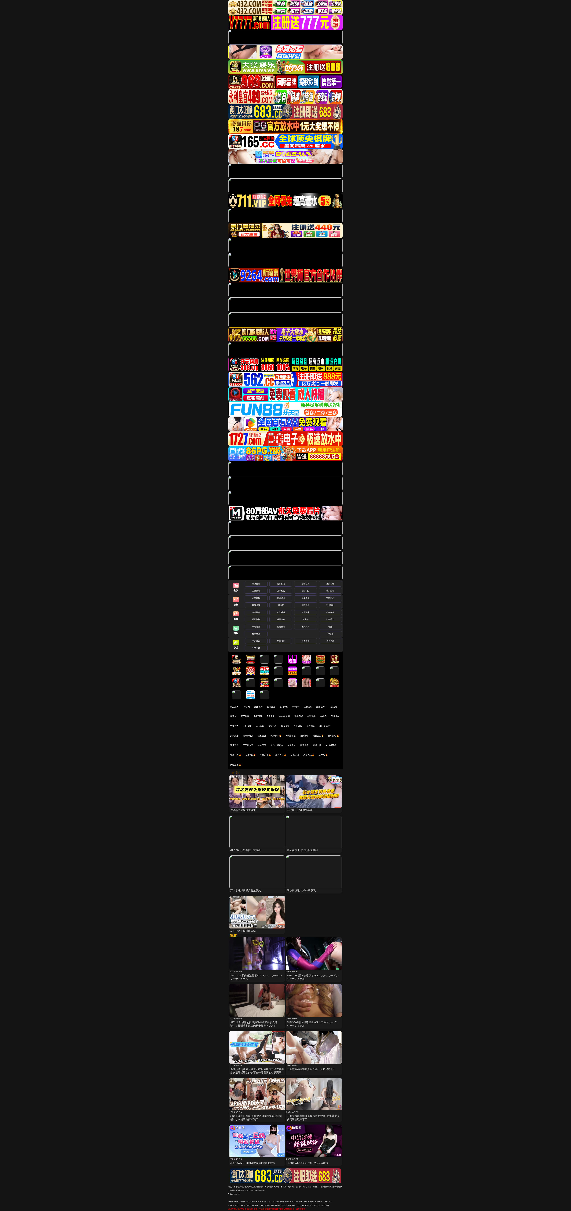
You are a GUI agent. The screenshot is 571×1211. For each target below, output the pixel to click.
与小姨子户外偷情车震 (300, 810)
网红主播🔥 (235, 764)
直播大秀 (317, 745)
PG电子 (295, 706)
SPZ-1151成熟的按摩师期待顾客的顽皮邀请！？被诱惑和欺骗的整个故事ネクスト (253, 1024)
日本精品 (281, 590)
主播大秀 (234, 726)
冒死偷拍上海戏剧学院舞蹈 (302, 850)
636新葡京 (291, 735)
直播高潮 (298, 716)
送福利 (334, 706)
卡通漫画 (256, 626)
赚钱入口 (295, 755)
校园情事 (281, 641)
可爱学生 (306, 612)
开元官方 (234, 745)
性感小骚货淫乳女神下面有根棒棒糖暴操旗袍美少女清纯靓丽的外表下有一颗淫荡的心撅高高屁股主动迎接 (257, 1072)
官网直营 (271, 706)
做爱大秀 (304, 745)
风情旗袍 (256, 619)
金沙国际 (262, 745)
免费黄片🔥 (318, 735)
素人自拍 (330, 590)
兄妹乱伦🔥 (265, 755)
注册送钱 (308, 706)
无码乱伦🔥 (333, 735)
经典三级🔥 (235, 755)
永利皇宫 (262, 735)
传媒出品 (256, 633)
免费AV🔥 (323, 755)
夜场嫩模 (298, 726)
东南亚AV (330, 598)
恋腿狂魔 (330, 612)
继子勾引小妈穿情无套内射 (245, 850)
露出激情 (281, 626)
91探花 (281, 605)
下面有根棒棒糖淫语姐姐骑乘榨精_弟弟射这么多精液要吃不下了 (313, 1117)
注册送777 (321, 706)
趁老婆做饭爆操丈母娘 (243, 810)
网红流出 (306, 605)
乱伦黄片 (260, 726)
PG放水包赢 (284, 716)
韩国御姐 (281, 598)
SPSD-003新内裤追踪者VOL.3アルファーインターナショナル (256, 977)
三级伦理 (256, 590)
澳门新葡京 (324, 726)
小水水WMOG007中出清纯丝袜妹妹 (307, 1163)
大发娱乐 (234, 735)
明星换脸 (281, 619)
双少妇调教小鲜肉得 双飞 (301, 890)
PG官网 (246, 706)
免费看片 (291, 745)
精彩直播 (311, 716)
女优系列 (281, 612)
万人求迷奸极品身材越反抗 (245, 890)
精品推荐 (256, 583)
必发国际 (311, 726)
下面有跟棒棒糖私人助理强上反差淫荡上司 (311, 1069)
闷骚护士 (330, 619)
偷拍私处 (272, 726)
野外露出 (330, 605)
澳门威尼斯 (331, 745)
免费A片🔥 (251, 755)
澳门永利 (284, 706)
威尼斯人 (234, 706)
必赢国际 (258, 716)
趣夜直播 (285, 726)
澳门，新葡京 (276, 745)
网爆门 (330, 626)
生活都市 (256, 641)
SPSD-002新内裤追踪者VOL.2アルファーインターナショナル (313, 977)
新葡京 (233, 716)
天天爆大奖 (248, 745)
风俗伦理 (330, 641)
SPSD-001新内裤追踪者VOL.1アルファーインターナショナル (313, 1024)
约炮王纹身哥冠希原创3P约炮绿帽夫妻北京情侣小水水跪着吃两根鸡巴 (256, 1117)
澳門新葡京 (248, 735)
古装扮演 (256, 612)
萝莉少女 (330, 583)
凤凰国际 (270, 716)
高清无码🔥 (308, 755)
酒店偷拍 (335, 716)
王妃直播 (247, 726)
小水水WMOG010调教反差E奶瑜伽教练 (252, 1163)
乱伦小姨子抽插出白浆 (243, 930)
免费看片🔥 (275, 735)
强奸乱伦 (281, 583)
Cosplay (305, 590)
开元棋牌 (258, 706)
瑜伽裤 (305, 619)
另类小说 (256, 648)
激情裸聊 (304, 735)
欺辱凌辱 (256, 605)
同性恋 (330, 633)
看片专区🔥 (280, 755)
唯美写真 (306, 626)
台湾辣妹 (256, 598)
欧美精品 (306, 583)
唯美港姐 (306, 598)
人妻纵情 (306, 641)
